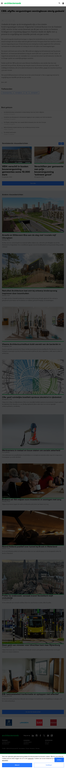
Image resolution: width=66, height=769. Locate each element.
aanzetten (5, 760)
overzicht (31, 758)
